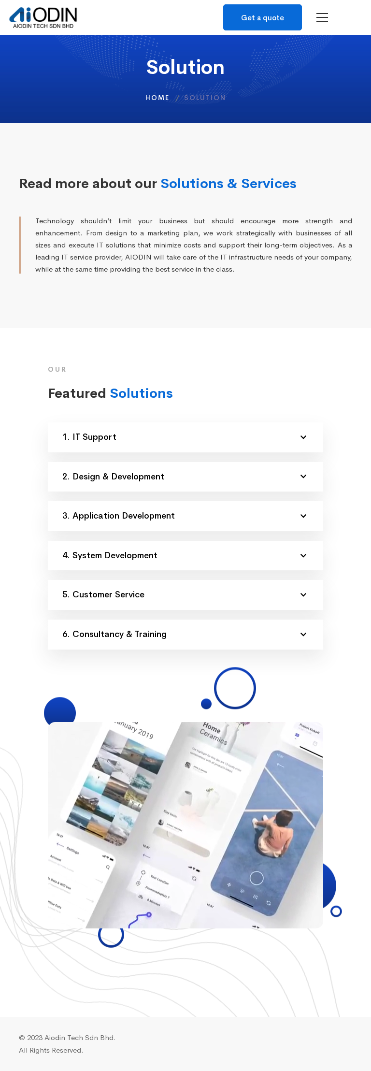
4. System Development (109, 555)
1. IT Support (89, 437)
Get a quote (262, 17)
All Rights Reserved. (51, 1050)
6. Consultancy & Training (114, 634)
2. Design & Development (113, 476)
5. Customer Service (103, 594)
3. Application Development (118, 515)
